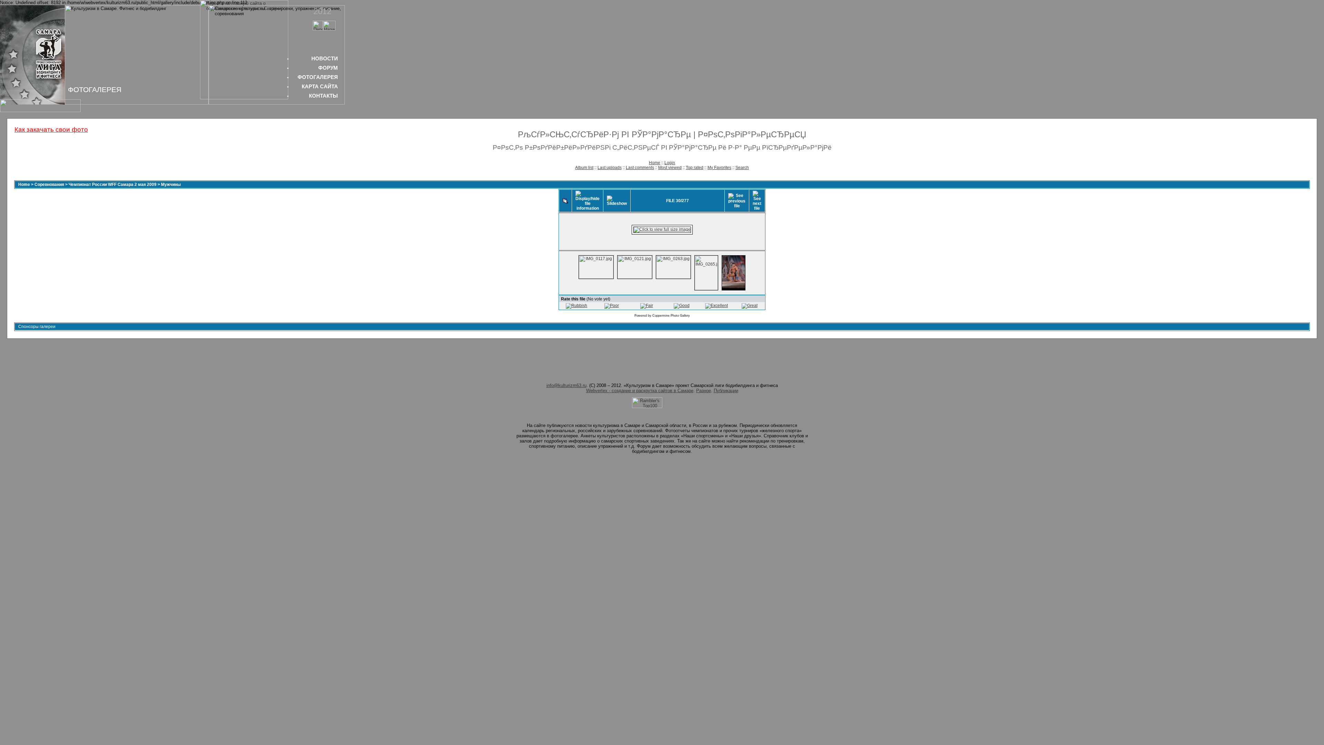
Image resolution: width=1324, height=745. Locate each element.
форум (328, 68)
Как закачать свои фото (51, 129)
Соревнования (49, 184)
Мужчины (171, 184)
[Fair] (646, 305)
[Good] (682, 305)
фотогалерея (318, 77)
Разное (703, 390)
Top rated (694, 167)
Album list (584, 167)
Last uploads (610, 167)
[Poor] (611, 305)
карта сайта (320, 86)
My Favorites (719, 167)
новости (324, 58)
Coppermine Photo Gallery (671, 315)
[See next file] (757, 201)
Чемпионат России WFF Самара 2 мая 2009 (113, 184)
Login (669, 162)
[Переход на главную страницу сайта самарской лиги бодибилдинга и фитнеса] (244, 97)
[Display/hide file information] (587, 201)
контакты (323, 96)
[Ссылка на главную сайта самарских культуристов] (318, 28)
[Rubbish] (576, 305)
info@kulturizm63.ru (566, 385)
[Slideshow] (616, 201)
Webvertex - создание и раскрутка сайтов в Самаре (639, 390)
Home (654, 162)
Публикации (726, 390)
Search (742, 167)
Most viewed (670, 167)
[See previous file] (737, 200)
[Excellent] (716, 305)
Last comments (640, 167)
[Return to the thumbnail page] (565, 201)
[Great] (750, 305)
